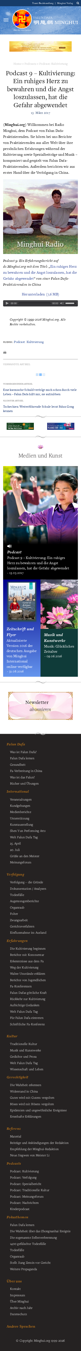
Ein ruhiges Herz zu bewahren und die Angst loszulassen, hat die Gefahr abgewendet (40, 272)
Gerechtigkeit (17, 1077)
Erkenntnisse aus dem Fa (27, 961)
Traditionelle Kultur (23, 1044)
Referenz (14, 1128)
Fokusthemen (17, 1217)
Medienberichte (20, 812)
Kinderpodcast (20, 1209)
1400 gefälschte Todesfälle (28, 1244)
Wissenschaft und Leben (26, 1069)
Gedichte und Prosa (23, 1056)
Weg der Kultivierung (24, 967)
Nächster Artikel (13, 400)
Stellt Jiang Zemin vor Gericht (30, 1262)
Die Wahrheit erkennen (25, 1085)
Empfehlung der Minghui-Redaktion (34, 1149)
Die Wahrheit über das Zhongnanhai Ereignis (40, 1231)
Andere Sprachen (21, 1326)
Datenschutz (18, 1314)
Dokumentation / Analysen (28, 888)
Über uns (14, 1281)
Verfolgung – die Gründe (26, 882)
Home (18, 64)
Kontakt (15, 1289)
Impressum (17, 1295)
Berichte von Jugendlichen (28, 980)
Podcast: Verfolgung (23, 1177)
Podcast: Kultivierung (53, 64)
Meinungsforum (21, 862)
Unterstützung (19, 818)
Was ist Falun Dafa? (23, 752)
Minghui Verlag (65, 3)
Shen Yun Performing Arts (27, 831)
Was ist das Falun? (22, 777)
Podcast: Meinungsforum (27, 1196)
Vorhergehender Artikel (18, 384)
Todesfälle (17, 895)
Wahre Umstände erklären (27, 973)
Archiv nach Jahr (21, 1308)
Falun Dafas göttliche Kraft (28, 992)
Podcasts (30, 64)
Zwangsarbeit (19, 920)
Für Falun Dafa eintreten (26, 1018)
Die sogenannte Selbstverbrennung (33, 1237)
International (18, 791)
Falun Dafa (16, 744)
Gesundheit (18, 764)
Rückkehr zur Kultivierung (27, 999)
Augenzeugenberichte (24, 901)
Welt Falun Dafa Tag (24, 1011)
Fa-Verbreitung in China (26, 771)
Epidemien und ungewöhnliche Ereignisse (38, 1110)
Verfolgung (15, 874)
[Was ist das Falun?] (22, 20)
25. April (15, 843)
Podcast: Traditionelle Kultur (29, 1190)
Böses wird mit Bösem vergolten (32, 1104)
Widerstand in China (24, 1091)
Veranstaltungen (21, 799)
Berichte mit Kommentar (27, 955)
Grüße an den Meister (24, 856)
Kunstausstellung (21, 824)
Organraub (17, 907)
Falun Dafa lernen (22, 758)
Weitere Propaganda (23, 1269)
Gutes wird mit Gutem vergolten (32, 1097)
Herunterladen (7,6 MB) (40, 294)
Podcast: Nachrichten (24, 1202)
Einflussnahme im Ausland (28, 932)
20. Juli (15, 850)
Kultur (12, 1036)
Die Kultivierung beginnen (27, 948)
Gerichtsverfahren (22, 926)
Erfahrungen (17, 940)
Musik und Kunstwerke (25, 1050)
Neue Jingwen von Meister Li (30, 1155)
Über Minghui (19, 1301)
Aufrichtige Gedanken (24, 1005)
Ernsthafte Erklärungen (25, 1116)
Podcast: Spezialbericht (26, 1184)
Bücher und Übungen (24, 783)
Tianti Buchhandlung (43, 3)
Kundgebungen (20, 805)
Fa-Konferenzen (21, 986)
